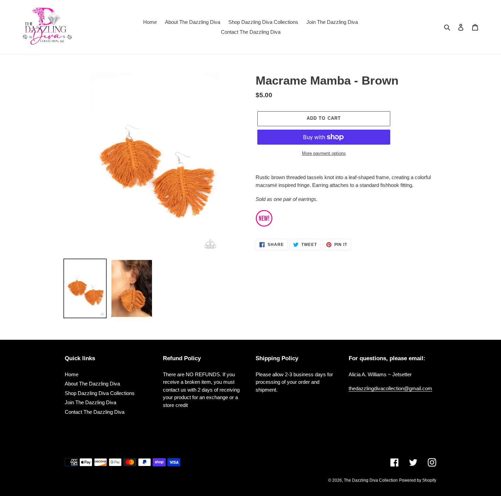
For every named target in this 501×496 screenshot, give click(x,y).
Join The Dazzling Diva (90, 402)
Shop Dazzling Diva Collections (100, 393)
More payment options (324, 153)
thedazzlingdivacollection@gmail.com (390, 388)
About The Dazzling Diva (92, 383)
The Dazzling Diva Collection (371, 480)
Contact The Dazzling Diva (94, 412)
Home (71, 374)
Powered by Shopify (417, 480)
